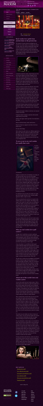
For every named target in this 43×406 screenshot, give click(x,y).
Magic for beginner (9, 73)
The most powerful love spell (24, 378)
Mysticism (8, 77)
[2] (17, 384)
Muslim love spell (21, 369)
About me (8, 16)
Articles (32, 399)
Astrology (8, 60)
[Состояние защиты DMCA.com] (7, 395)
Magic (7, 71)
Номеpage (8, 9)
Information (33, 397)
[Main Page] (10, 3)
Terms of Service (9, 14)
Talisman (7, 86)
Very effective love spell (22, 371)
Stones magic (8, 84)
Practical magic (24, 399)
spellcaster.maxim (31, 1)
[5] (19, 384)
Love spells (23, 390)
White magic (8, 88)
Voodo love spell (21, 380)
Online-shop (9, 26)
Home (32, 390)
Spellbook (32, 392)
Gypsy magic (8, 64)
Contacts (7, 18)
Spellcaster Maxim (27, 34)
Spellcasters (8, 82)
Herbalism (8, 66)
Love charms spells (21, 375)
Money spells (24, 392)
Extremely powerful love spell (24, 373)
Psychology (8, 79)
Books (9, 34)
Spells (7, 12)
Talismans (9, 31)
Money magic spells (9, 75)
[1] (16, 384)
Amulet (7, 58)
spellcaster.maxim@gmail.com (33, 3)
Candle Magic (8, 62)
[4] (18, 384)
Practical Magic (9, 22)
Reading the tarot (24, 397)
